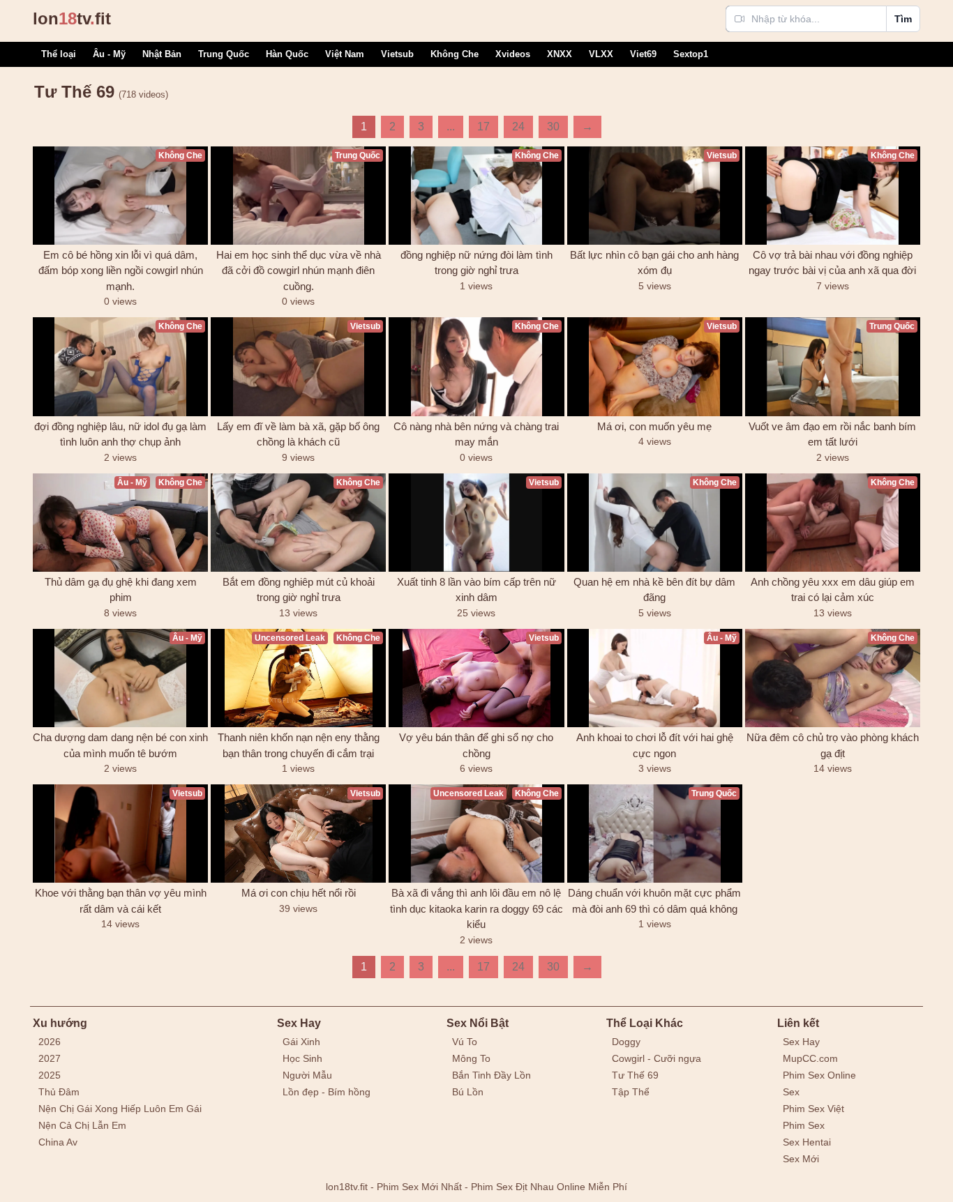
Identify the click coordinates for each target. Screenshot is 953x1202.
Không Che (454, 54)
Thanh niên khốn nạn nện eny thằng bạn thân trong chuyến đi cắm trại (299, 745)
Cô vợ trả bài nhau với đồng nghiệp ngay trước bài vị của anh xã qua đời (832, 263)
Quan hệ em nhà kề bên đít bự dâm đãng (654, 590)
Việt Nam (344, 54)
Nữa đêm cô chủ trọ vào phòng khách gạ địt (832, 745)
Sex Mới (801, 1158)
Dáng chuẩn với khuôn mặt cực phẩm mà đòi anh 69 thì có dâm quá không (654, 901)
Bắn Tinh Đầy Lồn (491, 1075)
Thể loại (58, 54)
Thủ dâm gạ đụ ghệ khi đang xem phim (121, 590)
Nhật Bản (161, 54)
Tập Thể (631, 1091)
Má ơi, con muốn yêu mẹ (654, 426)
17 (483, 126)
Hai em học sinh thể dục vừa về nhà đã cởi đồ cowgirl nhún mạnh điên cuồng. (298, 270)
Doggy (626, 1041)
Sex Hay (801, 1041)
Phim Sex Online (819, 1075)
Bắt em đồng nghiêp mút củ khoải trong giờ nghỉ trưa (299, 590)
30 (553, 126)
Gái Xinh (301, 1041)
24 (518, 126)
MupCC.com (810, 1058)
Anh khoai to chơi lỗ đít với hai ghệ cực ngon (654, 745)
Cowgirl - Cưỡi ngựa (656, 1058)
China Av (57, 1142)
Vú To (464, 1041)
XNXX (559, 54)
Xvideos (512, 54)
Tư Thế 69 (635, 1075)
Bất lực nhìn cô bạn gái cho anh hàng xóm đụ (654, 263)
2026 (49, 1041)
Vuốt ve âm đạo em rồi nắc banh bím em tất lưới (832, 434)
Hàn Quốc (287, 54)
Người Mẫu (307, 1075)
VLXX (601, 54)
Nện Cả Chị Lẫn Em (82, 1125)
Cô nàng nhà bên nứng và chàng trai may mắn (476, 434)
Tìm (903, 18)
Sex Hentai (807, 1142)
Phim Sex (804, 1125)
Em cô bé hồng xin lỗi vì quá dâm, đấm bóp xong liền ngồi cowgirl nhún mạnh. (120, 270)
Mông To (471, 1058)
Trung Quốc (223, 54)
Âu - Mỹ (109, 54)
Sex (791, 1091)
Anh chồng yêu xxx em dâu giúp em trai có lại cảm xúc (833, 590)
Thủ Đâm (59, 1091)
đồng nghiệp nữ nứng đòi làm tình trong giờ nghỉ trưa (476, 263)
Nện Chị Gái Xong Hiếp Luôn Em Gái (120, 1108)
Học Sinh (302, 1058)
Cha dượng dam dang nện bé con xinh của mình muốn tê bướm (120, 745)
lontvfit (72, 18)
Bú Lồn (467, 1091)
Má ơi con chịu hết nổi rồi (298, 893)
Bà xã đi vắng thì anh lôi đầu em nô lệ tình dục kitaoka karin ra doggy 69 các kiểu (476, 908)
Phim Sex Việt (813, 1108)
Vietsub (397, 54)
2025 (49, 1075)
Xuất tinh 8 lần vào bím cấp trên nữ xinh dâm (476, 590)
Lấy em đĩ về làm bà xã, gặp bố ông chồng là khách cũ (298, 434)
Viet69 (643, 54)
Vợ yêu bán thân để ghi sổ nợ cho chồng (476, 745)
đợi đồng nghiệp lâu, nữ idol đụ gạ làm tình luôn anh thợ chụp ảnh (120, 434)
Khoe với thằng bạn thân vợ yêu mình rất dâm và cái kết (121, 901)
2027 (49, 1058)
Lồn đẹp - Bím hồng (326, 1091)
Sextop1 (690, 54)
